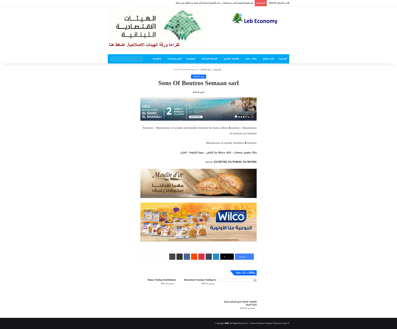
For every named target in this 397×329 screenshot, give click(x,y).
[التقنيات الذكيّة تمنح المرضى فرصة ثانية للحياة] (239, 289)
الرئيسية (283, 59)
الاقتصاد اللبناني (231, 59)
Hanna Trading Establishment (162, 280)
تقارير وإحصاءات (174, 59)
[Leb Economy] (260, 18)
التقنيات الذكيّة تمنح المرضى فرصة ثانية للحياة (240, 303)
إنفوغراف (156, 59)
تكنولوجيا (190, 59)
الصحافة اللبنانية (209, 59)
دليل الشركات (206, 69)
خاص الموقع (268, 59)
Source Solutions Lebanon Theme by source (268, 323)
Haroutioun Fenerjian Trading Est (200, 280)
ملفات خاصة (251, 59)
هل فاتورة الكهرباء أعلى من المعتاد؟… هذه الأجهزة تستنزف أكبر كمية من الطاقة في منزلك (214, 3)
